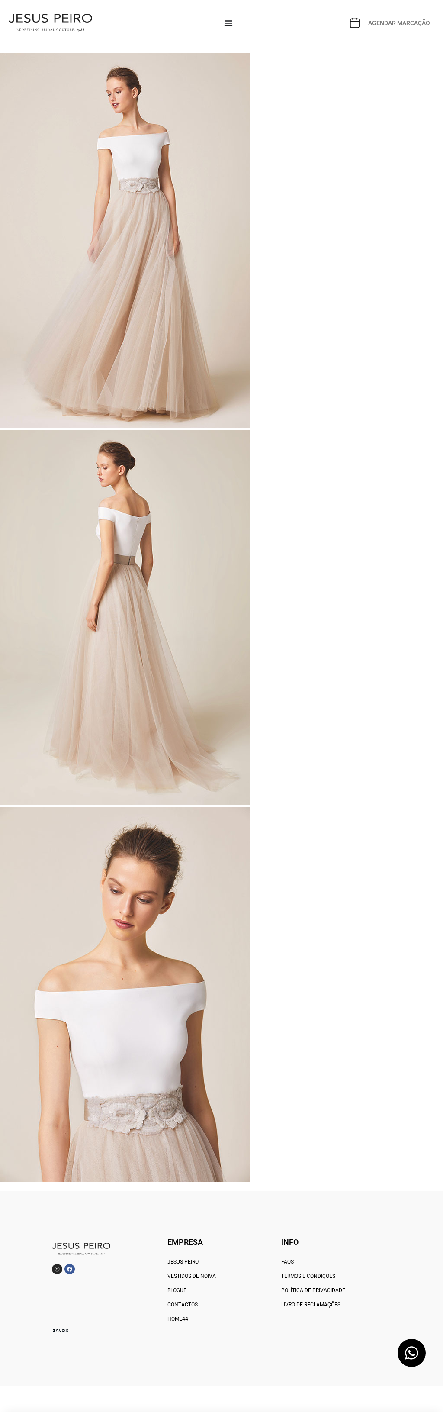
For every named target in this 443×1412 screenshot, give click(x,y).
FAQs (287, 1262)
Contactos (182, 1305)
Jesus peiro (183, 1262)
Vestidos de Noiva (191, 1276)
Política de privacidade (313, 1290)
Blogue (176, 1290)
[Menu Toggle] (228, 23)
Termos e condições (308, 1276)
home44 (177, 1319)
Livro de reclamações (310, 1305)
